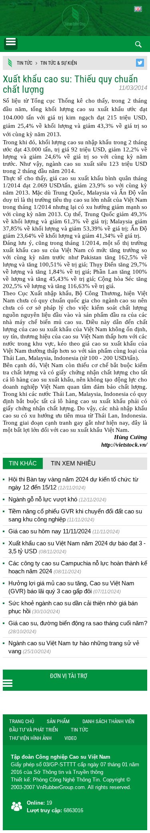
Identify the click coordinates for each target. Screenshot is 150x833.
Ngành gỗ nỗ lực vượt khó (57, 499)
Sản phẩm (58, 721)
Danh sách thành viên (108, 721)
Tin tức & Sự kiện (58, 63)
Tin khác (23, 463)
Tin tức (24, 63)
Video (70, 738)
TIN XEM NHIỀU (73, 463)
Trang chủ (21, 721)
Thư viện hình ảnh (30, 738)
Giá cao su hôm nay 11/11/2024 (64, 531)
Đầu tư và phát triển (33, 730)
